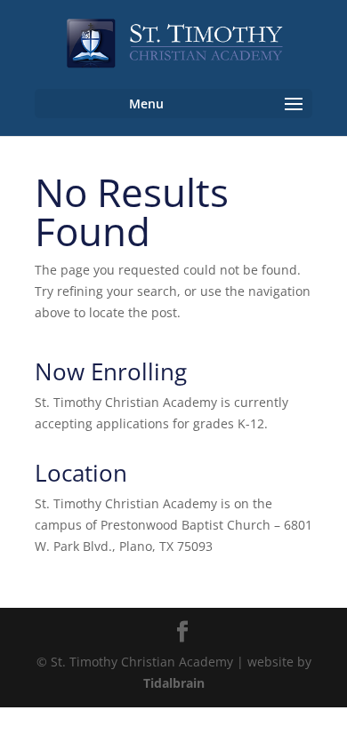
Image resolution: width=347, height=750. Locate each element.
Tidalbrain (174, 682)
